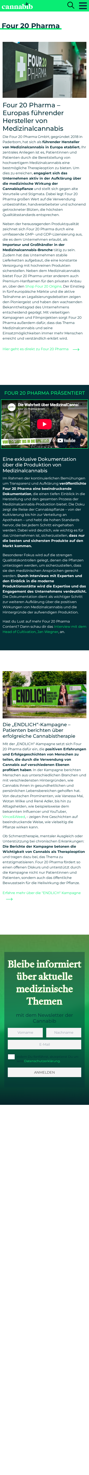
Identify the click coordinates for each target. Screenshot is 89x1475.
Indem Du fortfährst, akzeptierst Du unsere (48, 1059)
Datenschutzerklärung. (42, 1061)
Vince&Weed (14, 817)
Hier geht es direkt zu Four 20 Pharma (36, 349)
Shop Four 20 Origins (43, 286)
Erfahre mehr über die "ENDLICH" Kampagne (42, 893)
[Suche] (70, 5)
